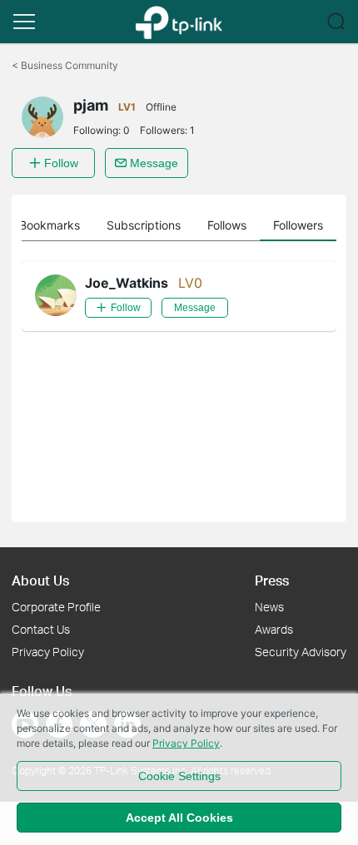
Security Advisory (300, 652)
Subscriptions (144, 225)
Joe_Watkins (126, 282)
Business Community (65, 65)
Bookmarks (49, 225)
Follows (226, 225)
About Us (40, 580)
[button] (24, 21)
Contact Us (41, 629)
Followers (298, 225)
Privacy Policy (48, 652)
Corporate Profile (56, 607)
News (269, 607)
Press (272, 580)
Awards (274, 629)
